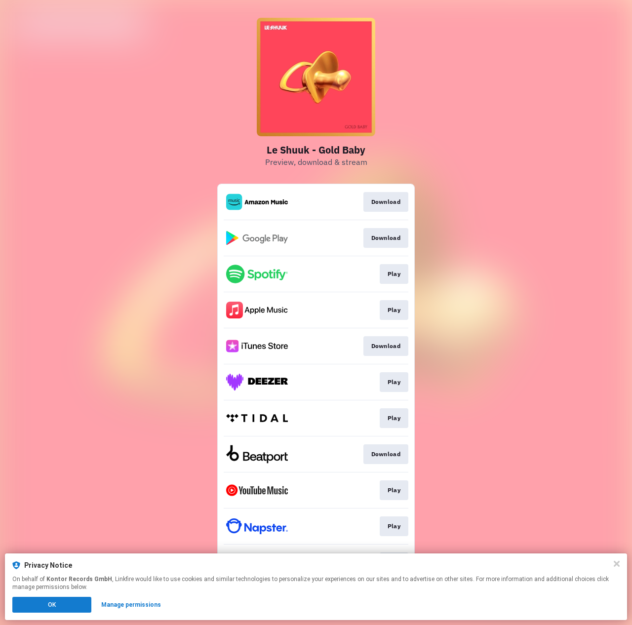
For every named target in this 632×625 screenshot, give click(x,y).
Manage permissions (131, 604)
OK (52, 604)
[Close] (617, 564)
